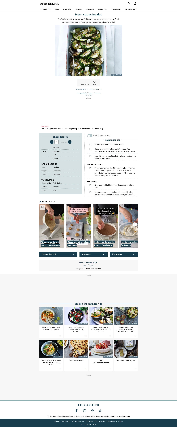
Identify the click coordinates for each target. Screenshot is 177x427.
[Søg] (128, 3)
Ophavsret (89, 421)
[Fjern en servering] (51, 142)
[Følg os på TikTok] (100, 411)
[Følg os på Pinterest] (92, 411)
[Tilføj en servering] (69, 142)
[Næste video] (135, 224)
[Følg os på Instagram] (85, 411)
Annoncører (66, 421)
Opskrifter (45, 9)
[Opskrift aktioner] (60, 336)
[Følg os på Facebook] (77, 411)
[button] (51, 226)
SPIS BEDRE (49, 3)
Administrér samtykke (115, 421)
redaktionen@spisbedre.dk (120, 416)
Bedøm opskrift (95, 89)
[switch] (89, 135)
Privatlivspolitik (100, 421)
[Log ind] (135, 3)
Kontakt (57, 421)
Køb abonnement (78, 421)
